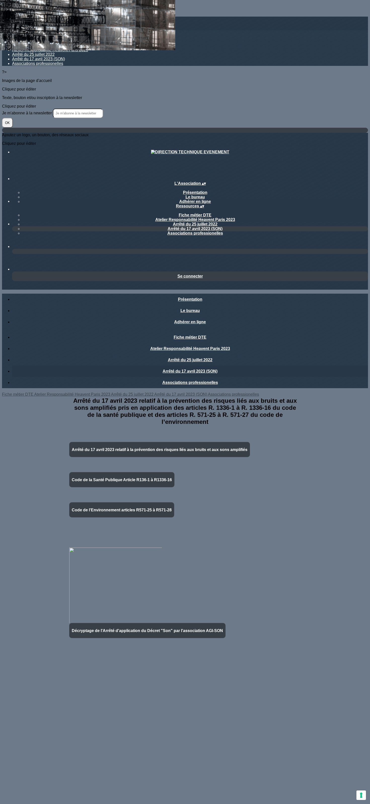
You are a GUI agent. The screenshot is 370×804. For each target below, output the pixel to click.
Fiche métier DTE (195, 215)
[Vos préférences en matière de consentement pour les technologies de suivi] (361, 795)
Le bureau (195, 197)
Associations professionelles (37, 63)
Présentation (195, 192)
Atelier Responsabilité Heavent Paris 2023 (195, 219)
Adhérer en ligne (195, 201)
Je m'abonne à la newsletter (27, 113)
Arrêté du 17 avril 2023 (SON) (38, 59)
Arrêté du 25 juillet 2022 (33, 54)
